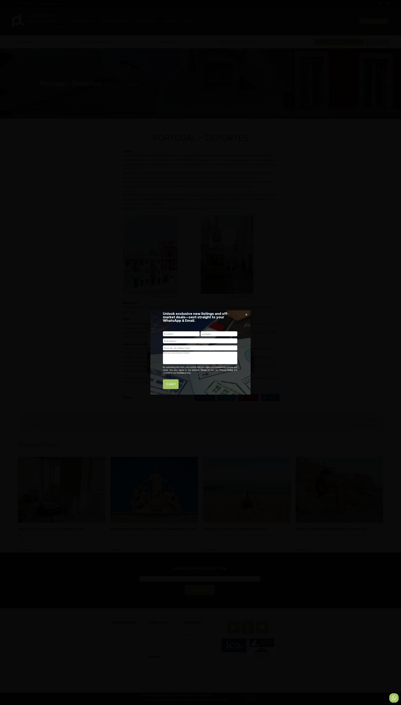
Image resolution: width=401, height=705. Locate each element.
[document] (200, 352)
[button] (246, 314)
